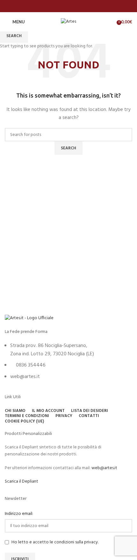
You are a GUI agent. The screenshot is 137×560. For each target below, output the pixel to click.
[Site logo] (68, 22)
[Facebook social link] (68, 6)
